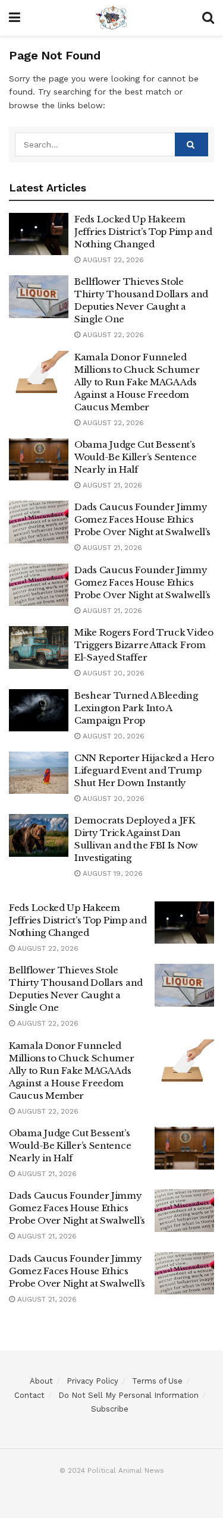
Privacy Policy (92, 1380)
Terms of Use (157, 1380)
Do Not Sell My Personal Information (128, 1395)
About (41, 1380)
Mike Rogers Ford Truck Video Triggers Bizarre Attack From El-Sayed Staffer (143, 645)
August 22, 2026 (112, 260)
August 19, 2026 (111, 873)
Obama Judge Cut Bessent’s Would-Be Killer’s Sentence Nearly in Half (135, 457)
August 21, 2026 (111, 485)
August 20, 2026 (112, 673)
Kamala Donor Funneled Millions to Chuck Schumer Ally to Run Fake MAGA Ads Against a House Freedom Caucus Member (137, 382)
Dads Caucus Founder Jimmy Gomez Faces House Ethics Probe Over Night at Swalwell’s (142, 519)
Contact (29, 1395)
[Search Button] (191, 144)
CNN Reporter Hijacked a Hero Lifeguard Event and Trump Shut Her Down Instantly (144, 770)
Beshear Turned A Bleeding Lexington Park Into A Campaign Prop (136, 708)
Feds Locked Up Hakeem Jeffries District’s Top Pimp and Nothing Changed (143, 231)
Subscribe (109, 1408)
